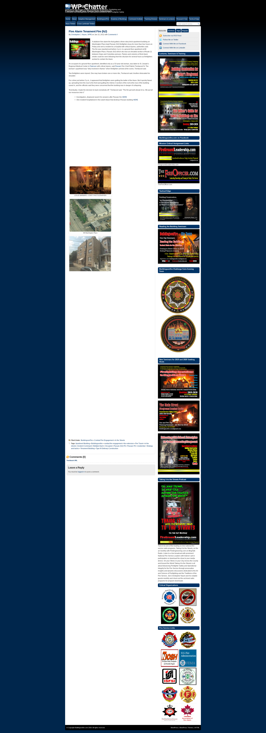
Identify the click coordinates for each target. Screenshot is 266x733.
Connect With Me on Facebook (174, 44)
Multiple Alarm (98, 446)
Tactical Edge (194, 19)
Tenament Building (87, 448)
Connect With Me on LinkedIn (174, 48)
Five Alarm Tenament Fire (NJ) (88, 31)
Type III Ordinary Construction (107, 448)
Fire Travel (139, 443)
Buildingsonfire (97, 443)
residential (141, 446)
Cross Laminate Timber (86, 24)
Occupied (108, 446)
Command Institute (136, 19)
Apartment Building (83, 443)
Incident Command (84, 446)
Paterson (93, 66)
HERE (124, 97)
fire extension (129, 443)
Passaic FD (131, 446)
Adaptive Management (86, 19)
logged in (81, 472)
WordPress (174, 727)
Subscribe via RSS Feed (172, 36)
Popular (185, 31)
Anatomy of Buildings (119, 19)
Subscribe (162, 31)
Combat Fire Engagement (104, 440)
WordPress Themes (186, 727)
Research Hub (182, 19)
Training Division (150, 19)
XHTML (197, 727)
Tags (178, 31)
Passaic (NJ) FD (120, 446)
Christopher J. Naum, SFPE (81, 35)
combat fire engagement (113, 443)
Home (68, 19)
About (74, 19)
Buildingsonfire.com (81, 727)
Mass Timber (70, 24)
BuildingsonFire (103, 19)
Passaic (118, 66)
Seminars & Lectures (167, 19)
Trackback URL (71, 460)
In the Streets (120, 440)
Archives (171, 31)
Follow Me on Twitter (170, 40)
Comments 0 (113, 35)
